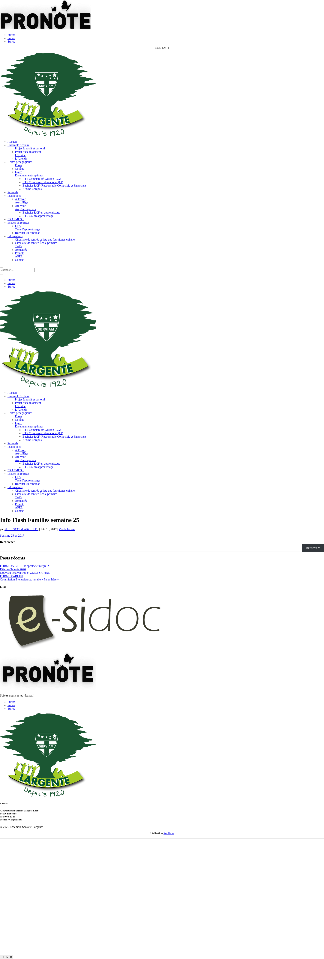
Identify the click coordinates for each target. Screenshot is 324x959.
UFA (18, 226)
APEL (19, 256)
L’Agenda (21, 158)
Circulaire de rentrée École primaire (36, 242)
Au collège (21, 202)
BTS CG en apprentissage (37, 215)
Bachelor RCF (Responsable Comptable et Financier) (54, 185)
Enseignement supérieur (29, 175)
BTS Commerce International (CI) (42, 182)
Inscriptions (14, 195)
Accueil (12, 141)
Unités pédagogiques (20, 161)
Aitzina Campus (32, 188)
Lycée (18, 172)
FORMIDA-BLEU (11, 576)
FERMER (7, 957)
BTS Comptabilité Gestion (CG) (41, 178)
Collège (19, 168)
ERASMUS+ (16, 219)
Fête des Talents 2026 (13, 569)
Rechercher (7, 542)
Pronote (19, 253)
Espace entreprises (18, 222)
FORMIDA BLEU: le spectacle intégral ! (24, 566)
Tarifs (18, 246)
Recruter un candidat (27, 232)
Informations (15, 236)
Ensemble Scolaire (18, 145)
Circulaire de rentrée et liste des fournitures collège (45, 239)
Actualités (21, 249)
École (18, 165)
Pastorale (13, 192)
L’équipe (20, 155)
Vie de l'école (67, 529)
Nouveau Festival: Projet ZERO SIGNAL (25, 572)
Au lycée (20, 205)
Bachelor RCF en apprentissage (41, 212)
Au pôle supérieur (25, 209)
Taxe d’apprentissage (27, 229)
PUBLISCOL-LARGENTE (21, 529)
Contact (19, 259)
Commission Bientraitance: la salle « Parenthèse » (29, 579)
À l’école (20, 199)
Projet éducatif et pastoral (30, 148)
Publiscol (169, 833)
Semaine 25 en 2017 (12, 535)
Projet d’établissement (28, 151)
